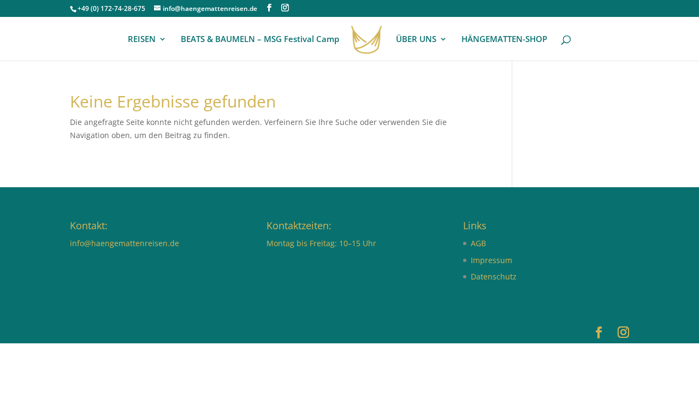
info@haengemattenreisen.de (124, 243)
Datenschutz (494, 276)
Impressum (491, 260)
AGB (478, 243)
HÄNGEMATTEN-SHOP (504, 39)
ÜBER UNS (416, 39)
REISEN (142, 39)
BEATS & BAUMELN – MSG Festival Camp (260, 39)
